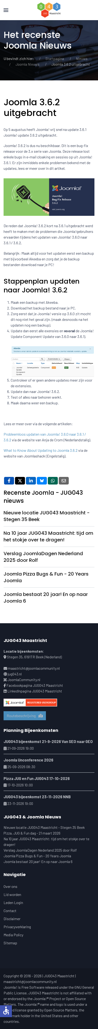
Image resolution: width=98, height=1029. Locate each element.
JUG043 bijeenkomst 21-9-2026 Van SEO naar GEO (48, 741)
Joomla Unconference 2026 (28, 759)
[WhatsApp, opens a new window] (53, 481)
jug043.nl (15, 674)
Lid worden (12, 894)
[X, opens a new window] (20, 481)
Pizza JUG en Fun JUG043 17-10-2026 (37, 778)
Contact (10, 910)
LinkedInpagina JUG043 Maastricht (34, 691)
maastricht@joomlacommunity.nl (34, 668)
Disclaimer (12, 918)
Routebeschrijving (23, 715)
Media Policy (13, 934)
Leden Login (13, 902)
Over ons (10, 886)
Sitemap (10, 943)
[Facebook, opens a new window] (9, 481)
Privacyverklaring (17, 926)
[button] (6, 10)
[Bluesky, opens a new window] (42, 481)
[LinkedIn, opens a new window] (31, 481)
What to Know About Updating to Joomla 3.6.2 (41, 450)
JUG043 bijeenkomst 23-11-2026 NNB (37, 796)
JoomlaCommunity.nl (23, 680)
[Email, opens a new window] (64, 481)
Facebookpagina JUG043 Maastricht (34, 685)
